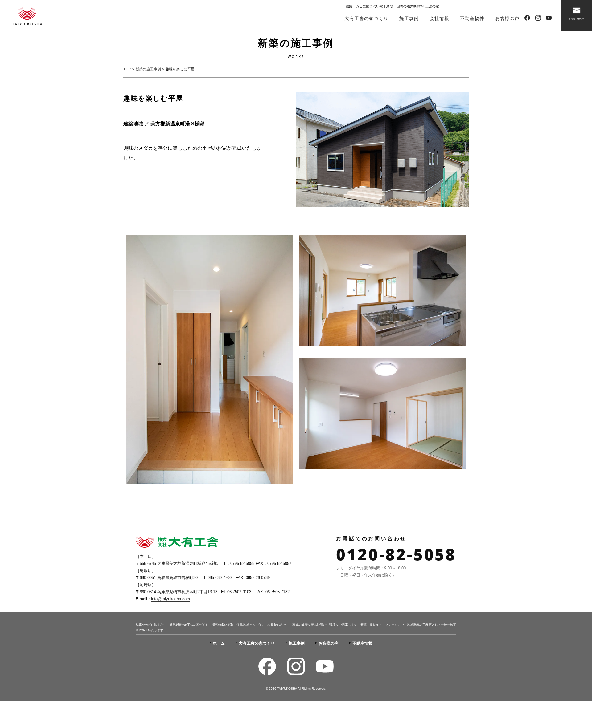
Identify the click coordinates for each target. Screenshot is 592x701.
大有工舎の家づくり (366, 18)
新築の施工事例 (148, 69)
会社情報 (439, 18)
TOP (127, 69)
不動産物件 (472, 18)
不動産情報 (362, 643)
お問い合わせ (576, 19)
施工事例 (409, 18)
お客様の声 (507, 18)
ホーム (219, 643)
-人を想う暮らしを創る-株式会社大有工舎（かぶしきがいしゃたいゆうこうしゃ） (27, 17)
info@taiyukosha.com (170, 599)
